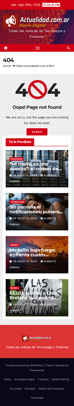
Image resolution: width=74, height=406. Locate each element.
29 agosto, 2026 (25, 175)
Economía (16, 388)
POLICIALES (16, 159)
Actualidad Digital (24, 379)
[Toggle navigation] (38, 48)
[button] (68, 48)
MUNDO (15, 245)
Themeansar (36, 370)
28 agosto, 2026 (25, 304)
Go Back (37, 131)
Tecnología (37, 397)
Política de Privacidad (51, 388)
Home (7, 66)
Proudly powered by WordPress (25, 365)
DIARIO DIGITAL (61, 379)
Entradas (30, 388)
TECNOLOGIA (17, 202)
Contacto (43, 379)
